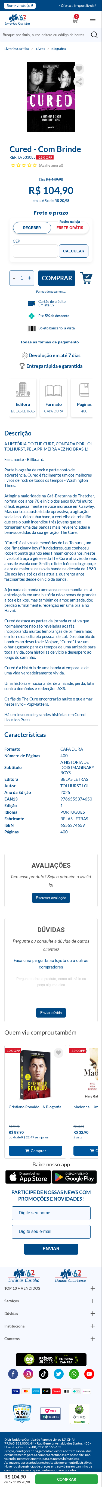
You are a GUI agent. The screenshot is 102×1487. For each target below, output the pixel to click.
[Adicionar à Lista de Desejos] (78, 69)
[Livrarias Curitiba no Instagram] (28, 1373)
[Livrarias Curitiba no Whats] (74, 1373)
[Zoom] (51, 97)
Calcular (73, 251)
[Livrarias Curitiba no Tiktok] (43, 1373)
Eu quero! (51, 1249)
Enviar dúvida (51, 1013)
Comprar (57, 278)
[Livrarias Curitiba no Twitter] (59, 1373)
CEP (16, 241)
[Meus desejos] (58, 1053)
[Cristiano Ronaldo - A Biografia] (35, 1075)
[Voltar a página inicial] (17, 19)
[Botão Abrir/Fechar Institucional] (93, 1288)
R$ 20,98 (61, 200)
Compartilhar (78, 81)
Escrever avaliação (51, 898)
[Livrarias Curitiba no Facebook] (13, 1373)
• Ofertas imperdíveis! (77, 5)
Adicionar (83, 278)
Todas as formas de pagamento (49, 342)
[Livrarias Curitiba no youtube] (89, 1373)
